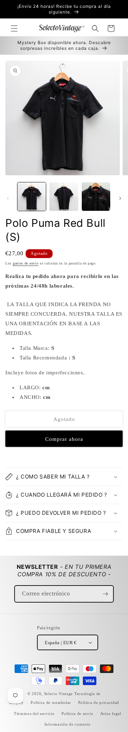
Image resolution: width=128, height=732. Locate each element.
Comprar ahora (64, 439)
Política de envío (77, 713)
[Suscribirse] (105, 594)
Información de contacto (67, 724)
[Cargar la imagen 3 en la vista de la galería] (96, 196)
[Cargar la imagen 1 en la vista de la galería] (31, 196)
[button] (14, 28)
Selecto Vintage (59, 693)
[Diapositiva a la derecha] (120, 198)
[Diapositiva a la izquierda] (8, 198)
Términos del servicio (34, 713)
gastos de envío (26, 263)
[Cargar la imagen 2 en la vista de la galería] (63, 196)
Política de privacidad (98, 702)
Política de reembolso (51, 702)
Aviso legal (110, 713)
